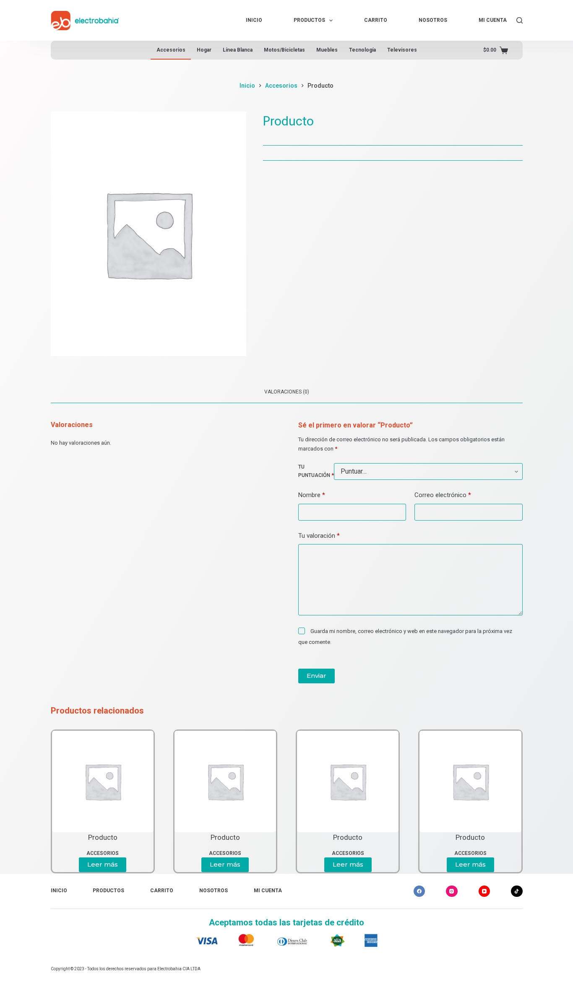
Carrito (375, 20)
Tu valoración (319, 535)
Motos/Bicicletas (284, 50)
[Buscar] (519, 20)
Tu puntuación (316, 471)
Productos (309, 20)
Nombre (311, 495)
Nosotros (433, 20)
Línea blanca (238, 50)
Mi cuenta (493, 20)
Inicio (254, 20)
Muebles (327, 50)
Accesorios (170, 50)
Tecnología (362, 50)
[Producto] (103, 781)
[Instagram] (452, 891)
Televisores (402, 50)
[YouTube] (484, 891)
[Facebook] (419, 891)
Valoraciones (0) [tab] (286, 392)
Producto (102, 837)
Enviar (316, 676)
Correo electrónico (442, 495)
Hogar (204, 50)
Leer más (102, 864)
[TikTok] (517, 891)
